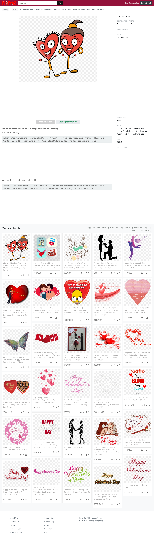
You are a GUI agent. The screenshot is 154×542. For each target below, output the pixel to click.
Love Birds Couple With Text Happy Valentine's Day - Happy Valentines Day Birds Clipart (76, 265)
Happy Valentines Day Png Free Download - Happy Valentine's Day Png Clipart (77, 492)
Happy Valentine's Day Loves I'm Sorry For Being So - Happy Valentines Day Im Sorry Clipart (136, 310)
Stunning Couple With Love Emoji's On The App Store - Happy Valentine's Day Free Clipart (46, 265)
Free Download (45, 122)
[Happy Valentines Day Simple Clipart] (137, 469)
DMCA (12, 525)
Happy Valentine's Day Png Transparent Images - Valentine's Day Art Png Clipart (137, 442)
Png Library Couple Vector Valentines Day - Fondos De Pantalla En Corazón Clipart (44, 400)
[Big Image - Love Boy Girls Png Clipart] (77, 431)
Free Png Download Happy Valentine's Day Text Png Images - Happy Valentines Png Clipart (46, 445)
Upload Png (49, 521)
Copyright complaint (68, 122)
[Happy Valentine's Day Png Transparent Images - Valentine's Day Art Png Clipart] (137, 424)
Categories (49, 518)
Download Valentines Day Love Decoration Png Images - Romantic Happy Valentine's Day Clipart (46, 355)
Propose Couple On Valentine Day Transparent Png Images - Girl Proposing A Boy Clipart (107, 265)
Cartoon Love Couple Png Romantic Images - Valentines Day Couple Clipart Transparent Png (46, 310)
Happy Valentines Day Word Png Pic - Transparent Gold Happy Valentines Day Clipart (106, 496)
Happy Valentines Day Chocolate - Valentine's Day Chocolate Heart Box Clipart (16, 404)
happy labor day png (141, 230)
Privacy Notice (16, 532)
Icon (46, 532)
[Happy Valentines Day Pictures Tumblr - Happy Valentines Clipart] (16, 431)
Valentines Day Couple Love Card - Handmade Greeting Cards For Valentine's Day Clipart (77, 357)
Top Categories (132, 3)
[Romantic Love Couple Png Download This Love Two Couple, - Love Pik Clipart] (137, 247)
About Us (14, 518)
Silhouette (48, 529)
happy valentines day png (97, 227)
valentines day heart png (121, 227)
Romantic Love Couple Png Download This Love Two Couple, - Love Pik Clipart (137, 265)
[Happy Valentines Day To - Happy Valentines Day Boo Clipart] (137, 382)
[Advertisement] (58, 101)
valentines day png (142, 227)
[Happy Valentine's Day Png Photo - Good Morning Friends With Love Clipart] (107, 339)
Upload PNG (146, 3)
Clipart (47, 525)
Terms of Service (17, 529)
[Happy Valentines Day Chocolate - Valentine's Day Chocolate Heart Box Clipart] (16, 386)
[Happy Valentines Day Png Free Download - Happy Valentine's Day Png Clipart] (77, 474)
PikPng (5, 10)
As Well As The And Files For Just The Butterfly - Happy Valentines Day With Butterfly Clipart (16, 359)
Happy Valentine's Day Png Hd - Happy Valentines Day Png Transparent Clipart (15, 492)
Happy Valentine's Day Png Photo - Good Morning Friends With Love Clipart (107, 357)
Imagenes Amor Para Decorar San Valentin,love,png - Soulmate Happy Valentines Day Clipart (137, 355)
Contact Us (14, 521)
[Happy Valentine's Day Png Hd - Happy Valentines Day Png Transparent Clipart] (16, 474)
